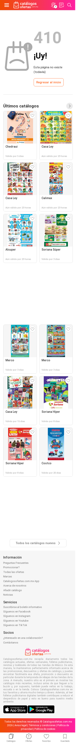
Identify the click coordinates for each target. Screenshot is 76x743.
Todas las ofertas (13, 572)
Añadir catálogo (12, 590)
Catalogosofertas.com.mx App (21, 581)
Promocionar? (11, 567)
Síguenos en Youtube (15, 620)
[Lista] (61, 5)
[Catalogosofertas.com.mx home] (25, 5)
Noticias (8, 594)
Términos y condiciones (42, 725)
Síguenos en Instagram (16, 616)
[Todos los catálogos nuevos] (69, 106)
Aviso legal (21, 725)
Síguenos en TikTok (15, 625)
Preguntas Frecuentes (16, 562)
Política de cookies (44, 729)
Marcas (7, 576)
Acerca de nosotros (14, 585)
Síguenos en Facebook (17, 611)
